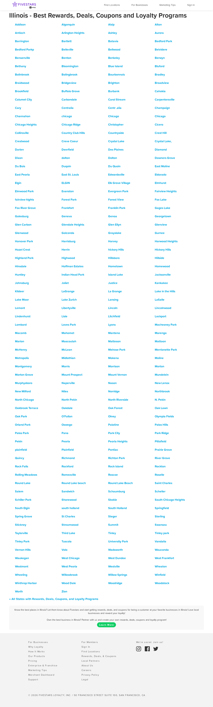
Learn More (106, 624)
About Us (87, 665)
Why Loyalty (35, 646)
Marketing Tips (167, 5)
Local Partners (91, 660)
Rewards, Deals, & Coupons (99, 656)
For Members (90, 642)
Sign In (191, 5)
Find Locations (112, 5)
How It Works (36, 651)
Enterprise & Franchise (42, 665)
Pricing (32, 660)
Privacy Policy (90, 674)
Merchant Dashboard (41, 674)
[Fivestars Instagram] (139, 648)
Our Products (36, 656)
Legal (85, 679)
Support (33, 679)
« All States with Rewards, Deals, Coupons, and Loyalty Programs (53, 599)
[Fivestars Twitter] (156, 648)
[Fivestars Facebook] (147, 648)
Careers (87, 670)
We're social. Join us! (149, 642)
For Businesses (139, 5)
